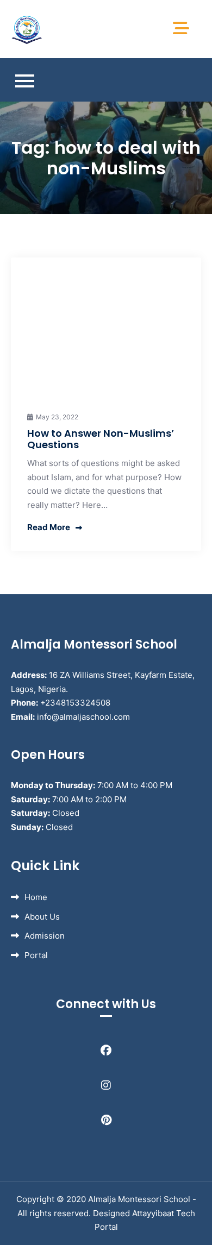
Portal (36, 955)
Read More (48, 527)
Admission (44, 935)
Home (35, 897)
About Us (42, 916)
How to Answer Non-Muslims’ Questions (100, 439)
